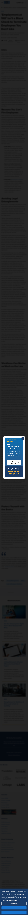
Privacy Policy (15, 900)
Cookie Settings (14, 903)
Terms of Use (7, 900)
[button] (14, 462)
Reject (14, 907)
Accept (14, 912)
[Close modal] (23, 438)
